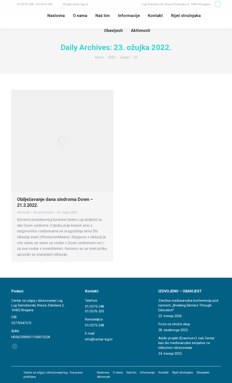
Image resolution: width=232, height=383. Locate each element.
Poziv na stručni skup (174, 324)
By (43, 212)
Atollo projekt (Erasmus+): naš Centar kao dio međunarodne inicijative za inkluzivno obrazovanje (186, 343)
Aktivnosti (23, 212)
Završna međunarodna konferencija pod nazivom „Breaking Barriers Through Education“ (188, 305)
